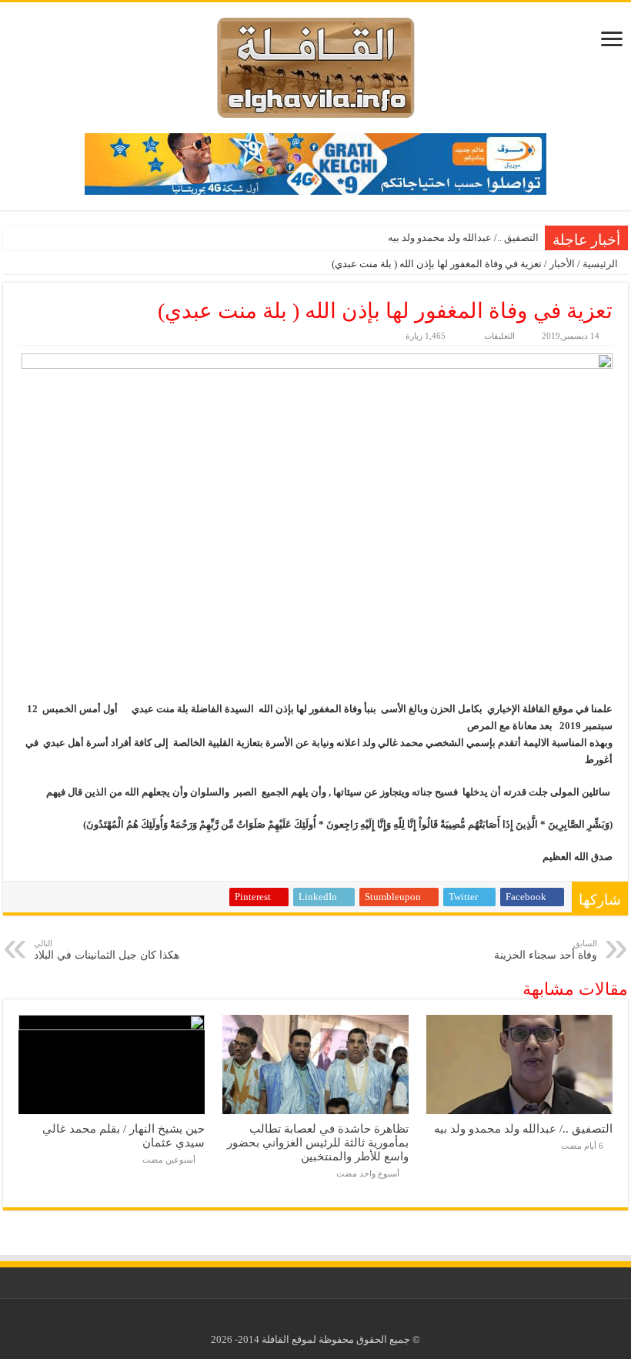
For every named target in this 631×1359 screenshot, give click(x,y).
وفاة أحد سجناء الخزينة (545, 950)
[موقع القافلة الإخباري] (316, 64)
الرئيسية (601, 263)
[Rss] (327, 1321)
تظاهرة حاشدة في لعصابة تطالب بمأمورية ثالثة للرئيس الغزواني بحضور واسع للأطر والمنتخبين (318, 1142)
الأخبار (562, 263)
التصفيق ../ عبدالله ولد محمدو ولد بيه (463, 237)
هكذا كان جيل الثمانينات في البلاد (106, 950)
